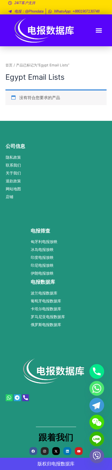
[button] (99, 30)
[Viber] (96, 456)
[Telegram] (96, 405)
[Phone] (96, 371)
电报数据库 (62, 463)
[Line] (96, 439)
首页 (9, 65)
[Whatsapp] (96, 388)
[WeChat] (96, 422)
